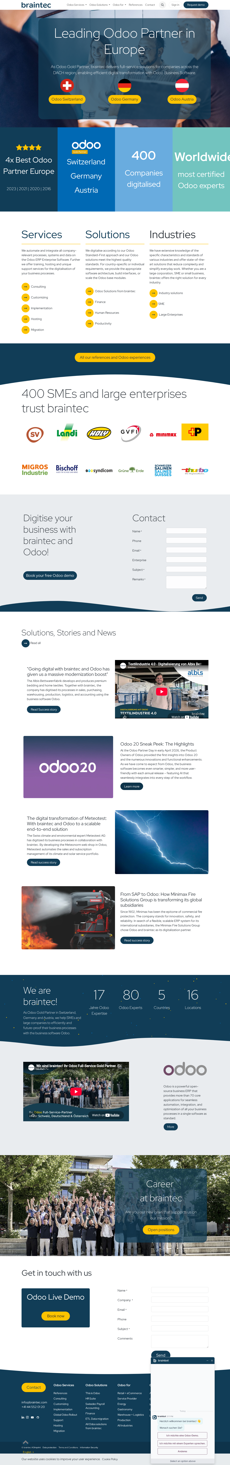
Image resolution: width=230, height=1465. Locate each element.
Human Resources (107, 313)
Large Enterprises (171, 314)
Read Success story (44, 709)
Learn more (131, 786)
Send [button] (199, 598)
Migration (59, 1431)
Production (124, 1420)
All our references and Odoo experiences (115, 357)
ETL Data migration (97, 1419)
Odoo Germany (124, 99)
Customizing (61, 1404)
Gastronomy (125, 1409)
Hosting (58, 1425)
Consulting (60, 1398)
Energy (122, 1404)
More (170, 1127)
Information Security (89, 1447)
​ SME (161, 304)
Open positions (161, 1229)
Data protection (50, 1447)
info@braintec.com (34, 1402)
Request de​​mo (196, 5)
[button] (162, 4)
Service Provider (127, 1398)
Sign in (175, 5)
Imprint (37, 1447)
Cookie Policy (110, 1459)
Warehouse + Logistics (131, 1414)
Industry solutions (171, 293)
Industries (173, 234)
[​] (30, 1417)
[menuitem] (76, 5)
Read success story (43, 862)
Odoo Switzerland (67, 99)
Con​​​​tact (34, 1387)
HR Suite (91, 1398)
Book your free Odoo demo (50, 575)
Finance (100, 302)
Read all (35, 643)
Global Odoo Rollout (65, 1414)
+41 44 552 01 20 (33, 1407)
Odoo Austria (182, 99)
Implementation (41, 308)
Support (58, 1420)
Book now (55, 1315)
